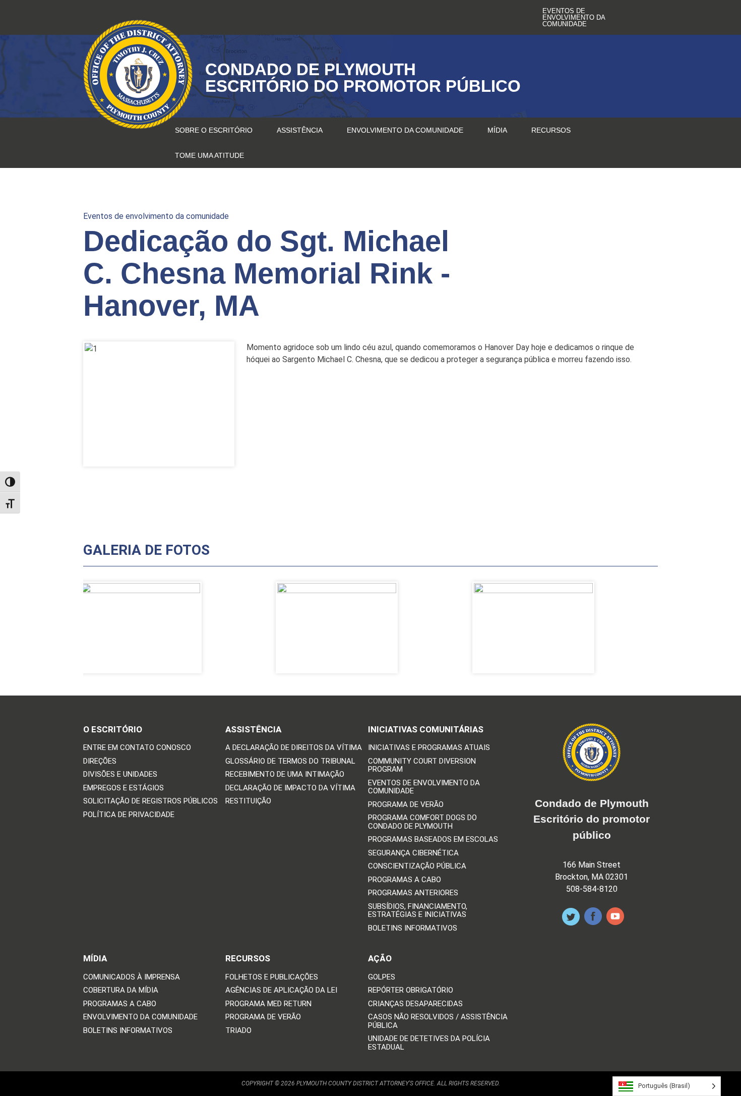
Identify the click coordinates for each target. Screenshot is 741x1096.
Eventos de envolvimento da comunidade (573, 17)
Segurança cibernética (413, 853)
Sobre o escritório (214, 130)
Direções (99, 761)
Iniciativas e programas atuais (429, 747)
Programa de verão (406, 804)
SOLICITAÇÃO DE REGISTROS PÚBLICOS (150, 801)
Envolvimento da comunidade (405, 130)
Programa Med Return (268, 1004)
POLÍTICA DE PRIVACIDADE (128, 815)
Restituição (248, 801)
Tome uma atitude (209, 155)
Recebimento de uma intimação (284, 774)
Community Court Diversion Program (422, 765)
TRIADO (238, 1030)
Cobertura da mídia (120, 990)
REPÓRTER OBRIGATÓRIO (410, 990)
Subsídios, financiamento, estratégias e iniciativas (417, 910)
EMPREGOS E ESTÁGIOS (123, 788)
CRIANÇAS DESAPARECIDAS (415, 1004)
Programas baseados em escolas (433, 839)
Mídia (497, 130)
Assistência (300, 130)
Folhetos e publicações (271, 977)
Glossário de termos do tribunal (290, 761)
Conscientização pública (417, 866)
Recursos (551, 130)
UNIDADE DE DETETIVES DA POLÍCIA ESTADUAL (429, 1042)
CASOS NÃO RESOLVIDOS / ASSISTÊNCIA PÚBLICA (438, 1021)
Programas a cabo (404, 880)
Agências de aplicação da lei (281, 990)
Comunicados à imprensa (131, 977)
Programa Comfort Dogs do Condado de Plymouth (422, 822)
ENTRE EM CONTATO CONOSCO (137, 747)
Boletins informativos (412, 928)
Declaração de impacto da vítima (290, 788)
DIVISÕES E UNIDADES (120, 774)
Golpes (381, 977)
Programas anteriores (413, 893)
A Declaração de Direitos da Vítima (293, 747)
